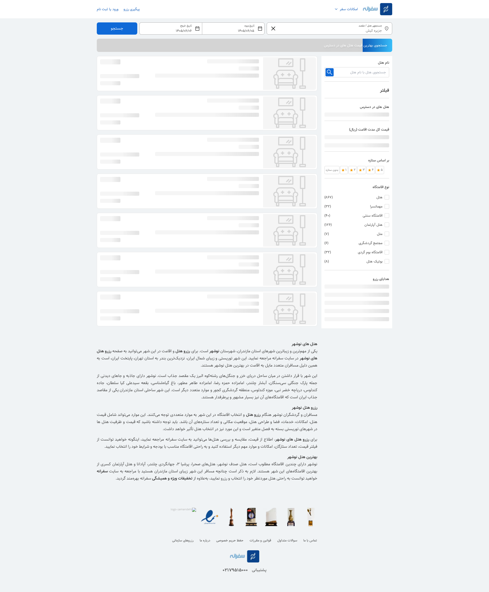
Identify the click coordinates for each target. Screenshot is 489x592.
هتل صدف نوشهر (232, 464)
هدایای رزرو (381, 279)
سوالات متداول (287, 540)
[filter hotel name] (329, 72)
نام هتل (383, 62)
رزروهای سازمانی (183, 540)
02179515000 (235, 570)
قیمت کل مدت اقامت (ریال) (369, 129)
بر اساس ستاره (378, 160)
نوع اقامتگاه (381, 187)
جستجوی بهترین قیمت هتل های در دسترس (355, 45)
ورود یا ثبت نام (107, 9)
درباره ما (205, 540)
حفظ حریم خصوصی (229, 540)
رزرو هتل (182, 351)
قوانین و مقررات (260, 540)
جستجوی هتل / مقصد (370, 26)
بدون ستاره (332, 170)
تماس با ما (310, 540)
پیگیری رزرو (132, 9)
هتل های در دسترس (374, 107)
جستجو (117, 28)
